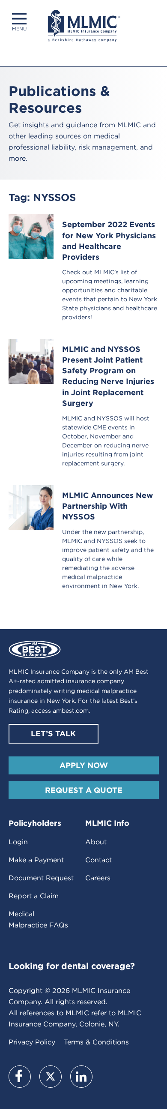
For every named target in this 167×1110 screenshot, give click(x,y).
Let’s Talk (53, 733)
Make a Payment (36, 860)
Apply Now (84, 765)
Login (18, 842)
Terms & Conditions (96, 1042)
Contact (98, 860)
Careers (97, 878)
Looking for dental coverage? (72, 966)
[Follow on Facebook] (20, 1076)
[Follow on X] (50, 1076)
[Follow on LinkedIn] (81, 1076)
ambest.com (71, 710)
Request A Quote (83, 790)
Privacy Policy (32, 1042)
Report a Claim (34, 896)
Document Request (41, 878)
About (96, 842)
